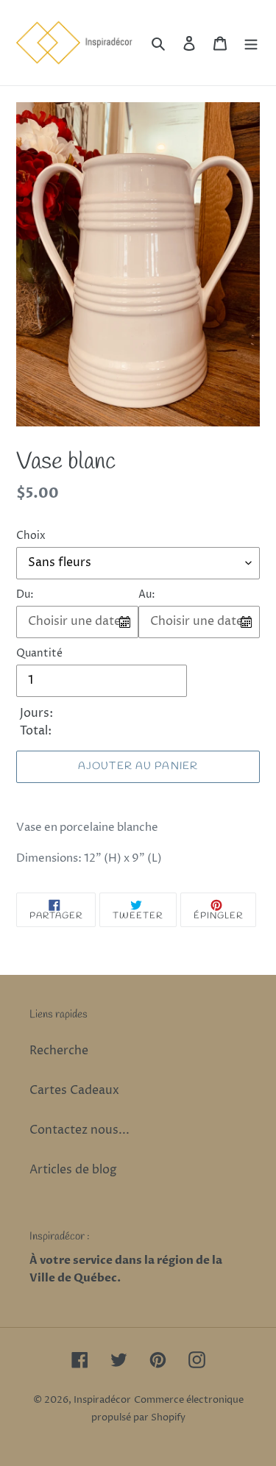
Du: (25, 594)
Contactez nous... (79, 1130)
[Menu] (251, 42)
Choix (31, 536)
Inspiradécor (102, 1399)
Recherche (58, 1051)
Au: (146, 594)
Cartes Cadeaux (74, 1090)
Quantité (39, 653)
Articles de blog (73, 1170)
